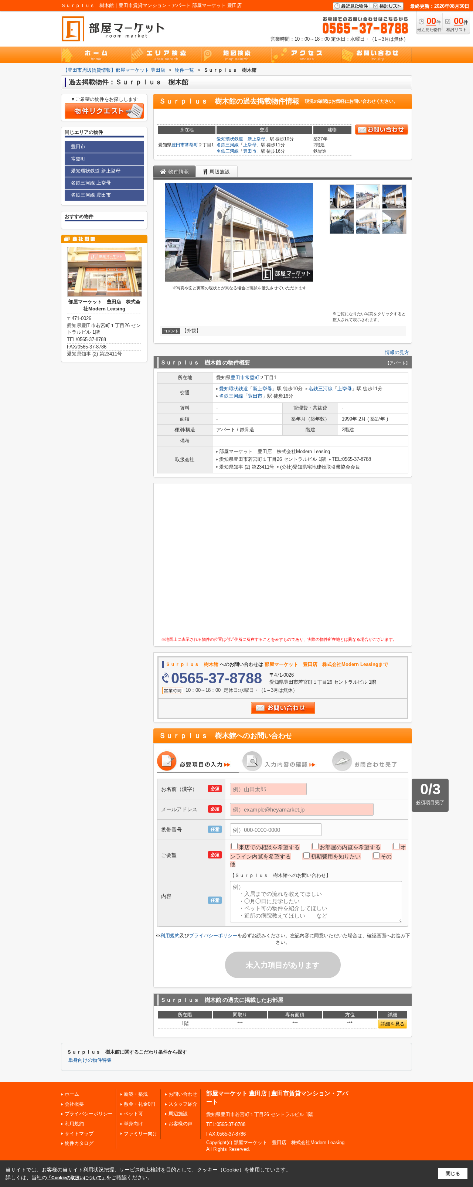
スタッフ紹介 (183, 1104)
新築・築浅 (136, 1094)
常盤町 (191, 144)
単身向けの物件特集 (90, 1060)
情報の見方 (397, 352)
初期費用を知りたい (336, 856)
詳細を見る (393, 1024)
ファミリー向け (140, 1133)
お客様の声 (181, 1123)
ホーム (72, 1094)
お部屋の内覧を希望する (350, 847)
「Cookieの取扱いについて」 (76, 1177)
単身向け (133, 1123)
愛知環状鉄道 (230, 139)
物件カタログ (79, 1143)
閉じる (453, 1173)
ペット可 (133, 1113)
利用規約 (170, 935)
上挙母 (249, 144)
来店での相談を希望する (269, 847)
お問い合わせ (183, 1094)
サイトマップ (79, 1133)
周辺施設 (178, 1113)
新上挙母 (256, 139)
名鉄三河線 (228, 144)
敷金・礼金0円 (139, 1104)
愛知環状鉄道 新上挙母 (95, 171)
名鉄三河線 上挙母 (91, 183)
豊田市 (178, 144)
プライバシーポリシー (213, 935)
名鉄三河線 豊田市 (91, 195)
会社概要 (74, 1104)
